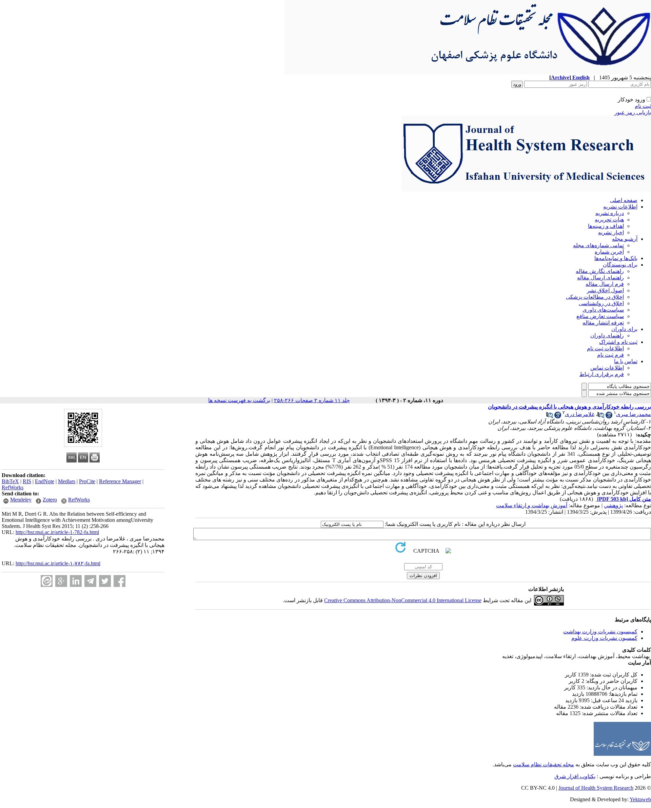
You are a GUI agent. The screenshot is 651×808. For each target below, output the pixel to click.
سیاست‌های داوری (603, 310)
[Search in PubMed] (600, 416)
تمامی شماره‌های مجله (598, 245)
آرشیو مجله (624, 239)
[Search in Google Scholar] (609, 416)
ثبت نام (643, 106)
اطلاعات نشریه (620, 207)
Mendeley (21, 499)
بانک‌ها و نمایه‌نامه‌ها (615, 258)
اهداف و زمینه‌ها (606, 226)
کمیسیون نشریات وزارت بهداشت (600, 631)
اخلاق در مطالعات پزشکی (595, 297)
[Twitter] (105, 581)
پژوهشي (613, 505)
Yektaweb (640, 799)
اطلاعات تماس (607, 368)
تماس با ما (625, 361)
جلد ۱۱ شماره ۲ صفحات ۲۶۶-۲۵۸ (312, 400)
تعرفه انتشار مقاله (603, 323)
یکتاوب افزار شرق (574, 776)
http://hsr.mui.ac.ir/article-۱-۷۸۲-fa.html (58, 563)
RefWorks (12, 487)
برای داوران (624, 329)
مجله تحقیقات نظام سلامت (543, 764)
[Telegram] (90, 581)
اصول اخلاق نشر (605, 290)
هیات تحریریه (609, 219)
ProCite (87, 481)
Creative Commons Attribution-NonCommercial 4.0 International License (402, 600)
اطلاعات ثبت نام (605, 348)
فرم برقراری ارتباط (601, 374)
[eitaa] (47, 581)
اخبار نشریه (611, 232)
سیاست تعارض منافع (600, 316)
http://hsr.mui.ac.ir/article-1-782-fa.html (57, 532)
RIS (27, 481)
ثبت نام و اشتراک (618, 342)
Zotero (50, 499)
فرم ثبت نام (610, 355)
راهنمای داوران (607, 335)
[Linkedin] (76, 581)
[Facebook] (119, 581)
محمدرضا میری (633, 414)
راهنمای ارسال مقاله (600, 277)
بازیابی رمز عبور (632, 112)
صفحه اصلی (623, 200)
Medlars (66, 481)
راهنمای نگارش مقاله (600, 271)
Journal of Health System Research (595, 788)
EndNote (44, 481)
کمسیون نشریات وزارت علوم (604, 638)
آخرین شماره (609, 252)
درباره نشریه (609, 213)
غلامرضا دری (579, 414)
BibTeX (10, 481)
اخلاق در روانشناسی (601, 303)
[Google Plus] (61, 581)
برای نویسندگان (620, 265)
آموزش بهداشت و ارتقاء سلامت (531, 505)
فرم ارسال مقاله (605, 284)
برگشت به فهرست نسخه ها (239, 400)
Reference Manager (120, 481)
